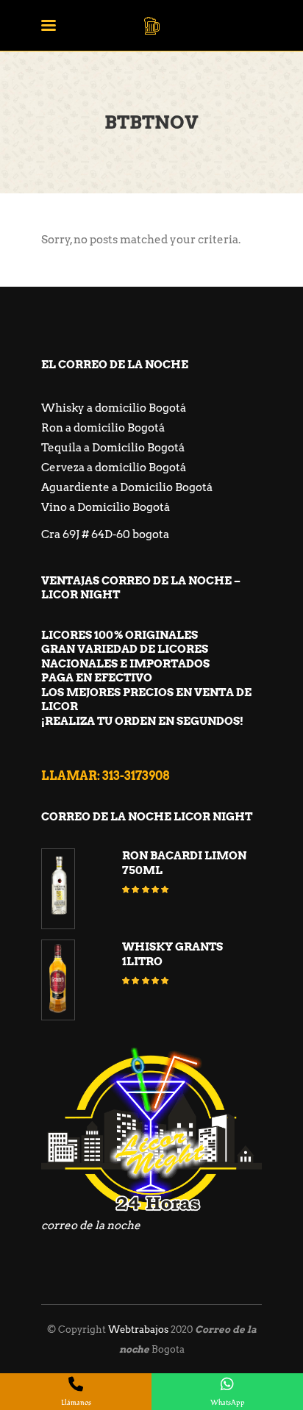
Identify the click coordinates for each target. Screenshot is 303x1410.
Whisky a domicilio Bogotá (113, 408)
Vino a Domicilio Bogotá (105, 507)
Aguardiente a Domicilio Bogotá (127, 487)
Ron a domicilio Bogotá (103, 427)
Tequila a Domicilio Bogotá (113, 447)
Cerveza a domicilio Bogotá (113, 467)
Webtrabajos (138, 1329)
